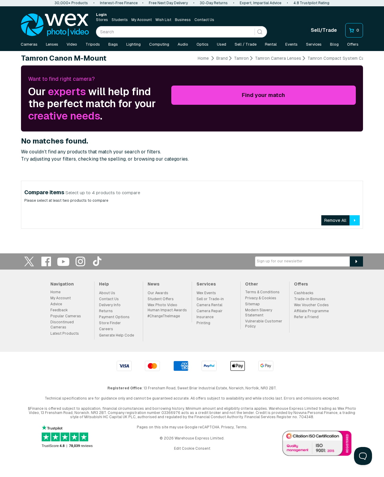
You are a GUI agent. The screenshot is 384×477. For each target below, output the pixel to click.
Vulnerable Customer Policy (263, 323)
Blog (334, 44)
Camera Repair (209, 311)
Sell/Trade (324, 30)
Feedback (59, 310)
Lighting (133, 44)
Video (72, 44)
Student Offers (161, 299)
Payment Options (114, 317)
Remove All (335, 220)
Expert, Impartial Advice (260, 3)
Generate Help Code (116, 335)
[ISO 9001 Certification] (317, 444)
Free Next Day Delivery (168, 3)
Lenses (52, 44)
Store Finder (110, 323)
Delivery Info (110, 305)
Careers (106, 329)
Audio (183, 44)
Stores (102, 20)
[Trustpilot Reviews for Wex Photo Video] (67, 437)
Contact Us (204, 20)
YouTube (63, 261)
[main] (192, 144)
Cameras (29, 44)
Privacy (227, 427)
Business (183, 20)
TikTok (97, 261)
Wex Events (206, 293)
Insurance (205, 317)
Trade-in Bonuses (310, 299)
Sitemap (252, 304)
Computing (159, 44)
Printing (203, 323)
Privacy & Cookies (260, 298)
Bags (113, 44)
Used (221, 44)
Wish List (163, 20)
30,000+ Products (71, 3)
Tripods (93, 44)
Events (291, 44)
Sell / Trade (245, 44)
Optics (202, 44)
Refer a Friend (306, 317)
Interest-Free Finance (119, 3)
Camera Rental (209, 305)
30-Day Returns (214, 3)
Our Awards (158, 293)
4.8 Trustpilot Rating (311, 3)
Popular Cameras (65, 316)
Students (120, 20)
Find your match (263, 95)
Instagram (80, 261)
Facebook (46, 261)
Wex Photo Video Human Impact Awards (167, 307)
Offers (352, 44)
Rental (271, 44)
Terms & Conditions (262, 292)
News (154, 284)
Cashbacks (304, 293)
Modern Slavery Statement (258, 312)
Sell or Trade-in (210, 299)
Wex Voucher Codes (311, 305)
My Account (141, 20)
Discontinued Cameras (62, 324)
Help (104, 284)
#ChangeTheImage (164, 316)
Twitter (29, 261)
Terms (241, 427)
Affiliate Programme (311, 311)
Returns (106, 311)
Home (203, 58)
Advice (56, 304)
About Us (107, 293)
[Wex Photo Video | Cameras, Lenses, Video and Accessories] (55, 25)
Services (314, 44)
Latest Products (64, 333)
